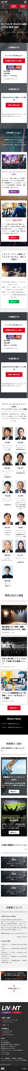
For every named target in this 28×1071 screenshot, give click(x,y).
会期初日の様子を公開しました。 (15, 727)
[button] (14, 6)
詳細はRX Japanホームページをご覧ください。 (13, 933)
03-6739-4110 (7, 1033)
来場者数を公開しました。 (14, 723)
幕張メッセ (4, 7)
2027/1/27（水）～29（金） (10, 1020)
